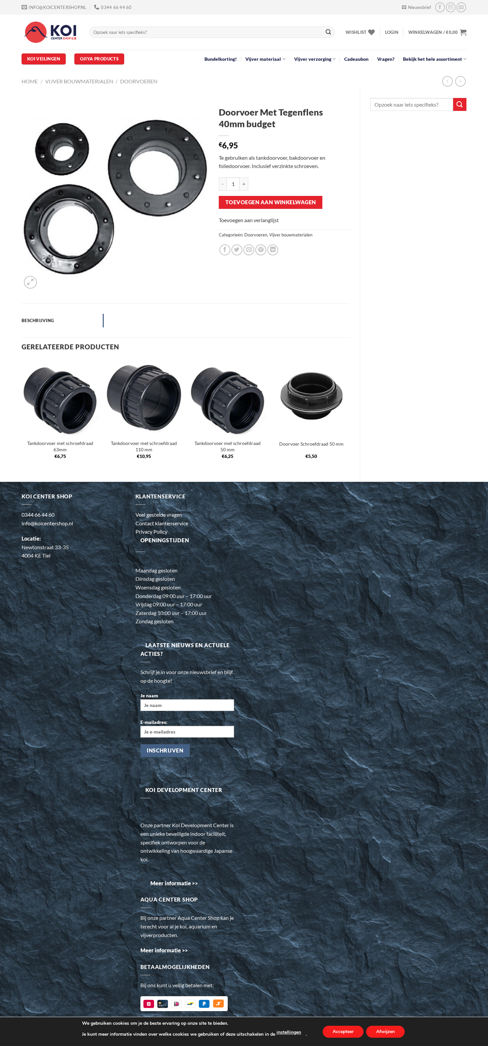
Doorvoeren (138, 81)
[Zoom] (30, 282)
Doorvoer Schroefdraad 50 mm (311, 444)
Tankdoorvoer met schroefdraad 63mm (60, 446)
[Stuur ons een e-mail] (461, 7)
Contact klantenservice (161, 523)
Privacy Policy (151, 531)
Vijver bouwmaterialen (79, 81)
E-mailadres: (153, 722)
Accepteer (343, 1031)
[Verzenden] (328, 32)
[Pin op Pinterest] (260, 249)
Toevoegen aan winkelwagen (270, 202)
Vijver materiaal (263, 59)
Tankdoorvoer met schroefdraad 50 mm (228, 446)
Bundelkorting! (220, 59)
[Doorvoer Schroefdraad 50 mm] (311, 397)
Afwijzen (385, 1031)
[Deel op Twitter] (236, 249)
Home (30, 81)
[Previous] (22, 414)
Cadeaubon (356, 59)
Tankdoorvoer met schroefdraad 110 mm (144, 446)
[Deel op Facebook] (224, 249)
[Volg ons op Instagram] (450, 7)
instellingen (289, 1032)
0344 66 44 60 (38, 514)
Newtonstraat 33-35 (45, 547)
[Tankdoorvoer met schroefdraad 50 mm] (227, 397)
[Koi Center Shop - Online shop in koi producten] (51, 32)
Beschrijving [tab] (38, 320)
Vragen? (385, 59)
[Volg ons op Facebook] (440, 7)
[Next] (350, 414)
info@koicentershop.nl (47, 523)
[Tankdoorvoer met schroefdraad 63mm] (60, 397)
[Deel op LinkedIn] (272, 249)
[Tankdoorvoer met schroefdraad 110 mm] (144, 397)
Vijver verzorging (312, 59)
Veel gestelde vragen (158, 514)
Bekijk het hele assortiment (432, 59)
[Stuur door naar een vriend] (248, 249)
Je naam (149, 695)
